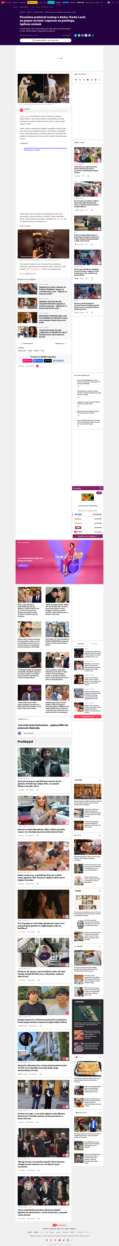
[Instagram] (80, 80)
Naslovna (22, 12)
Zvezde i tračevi (38, 12)
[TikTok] (92, 80)
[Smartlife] (65, 1232)
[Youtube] (88, 80)
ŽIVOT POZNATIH (33, 269)
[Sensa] (72, 1232)
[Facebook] (76, 80)
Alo (21, 274)
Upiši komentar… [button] (29, 733)
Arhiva (76, 1236)
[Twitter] (84, 80)
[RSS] (99, 80)
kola (42, 350)
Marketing (32, 1236)
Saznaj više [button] (23, 565)
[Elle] (42, 1232)
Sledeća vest (59, 343)
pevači (30, 350)
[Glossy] (52, 1232)
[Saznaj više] (100, 780)
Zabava (29, 12)
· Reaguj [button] (81, 210)
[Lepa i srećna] (58, 1232)
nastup (36, 350)
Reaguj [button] (22, 366)
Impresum (39, 1236)
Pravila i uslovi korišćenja (55, 1236)
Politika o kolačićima (68, 1236)
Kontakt (45, 1236)
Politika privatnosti (84, 1236)
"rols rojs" (60, 219)
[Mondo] (6, 2)
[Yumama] (80, 1232)
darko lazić (22, 350)
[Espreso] (36, 1232)
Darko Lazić (24, 116)
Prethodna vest (28, 343)
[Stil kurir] (47, 1232)
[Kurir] (30, 1232)
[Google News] (95, 80)
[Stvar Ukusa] (88, 1232)
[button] (66, 35)
